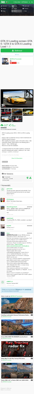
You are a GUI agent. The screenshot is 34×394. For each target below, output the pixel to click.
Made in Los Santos (6, 390)
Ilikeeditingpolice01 (12, 207)
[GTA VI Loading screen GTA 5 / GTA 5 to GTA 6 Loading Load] (17, 98)
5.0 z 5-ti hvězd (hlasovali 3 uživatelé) (8, 129)
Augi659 (9, 225)
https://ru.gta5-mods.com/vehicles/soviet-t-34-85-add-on (18, 245)
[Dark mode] (29, 2)
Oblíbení (14, 125)
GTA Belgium (10, 199)
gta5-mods (9, 188)
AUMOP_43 (10, 281)
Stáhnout (18, 50)
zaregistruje (28, 289)
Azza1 (8, 233)
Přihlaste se (18, 289)
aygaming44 (10, 218)
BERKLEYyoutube (15, 59)
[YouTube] (10, 60)
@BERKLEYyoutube (12, 235)
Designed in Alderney (6, 388)
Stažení (5, 125)
